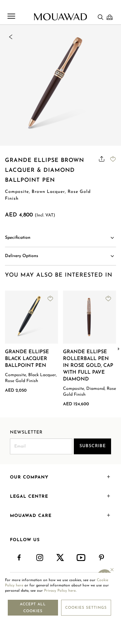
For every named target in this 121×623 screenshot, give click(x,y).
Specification (17, 237)
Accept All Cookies (33, 608)
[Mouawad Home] (60, 16)
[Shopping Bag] (109, 17)
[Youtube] (81, 558)
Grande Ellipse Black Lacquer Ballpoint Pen (27, 358)
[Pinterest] (101, 558)
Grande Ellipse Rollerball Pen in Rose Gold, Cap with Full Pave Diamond (88, 365)
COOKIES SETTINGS (86, 608)
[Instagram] (40, 558)
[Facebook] (19, 558)
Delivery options (21, 256)
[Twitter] (60, 558)
